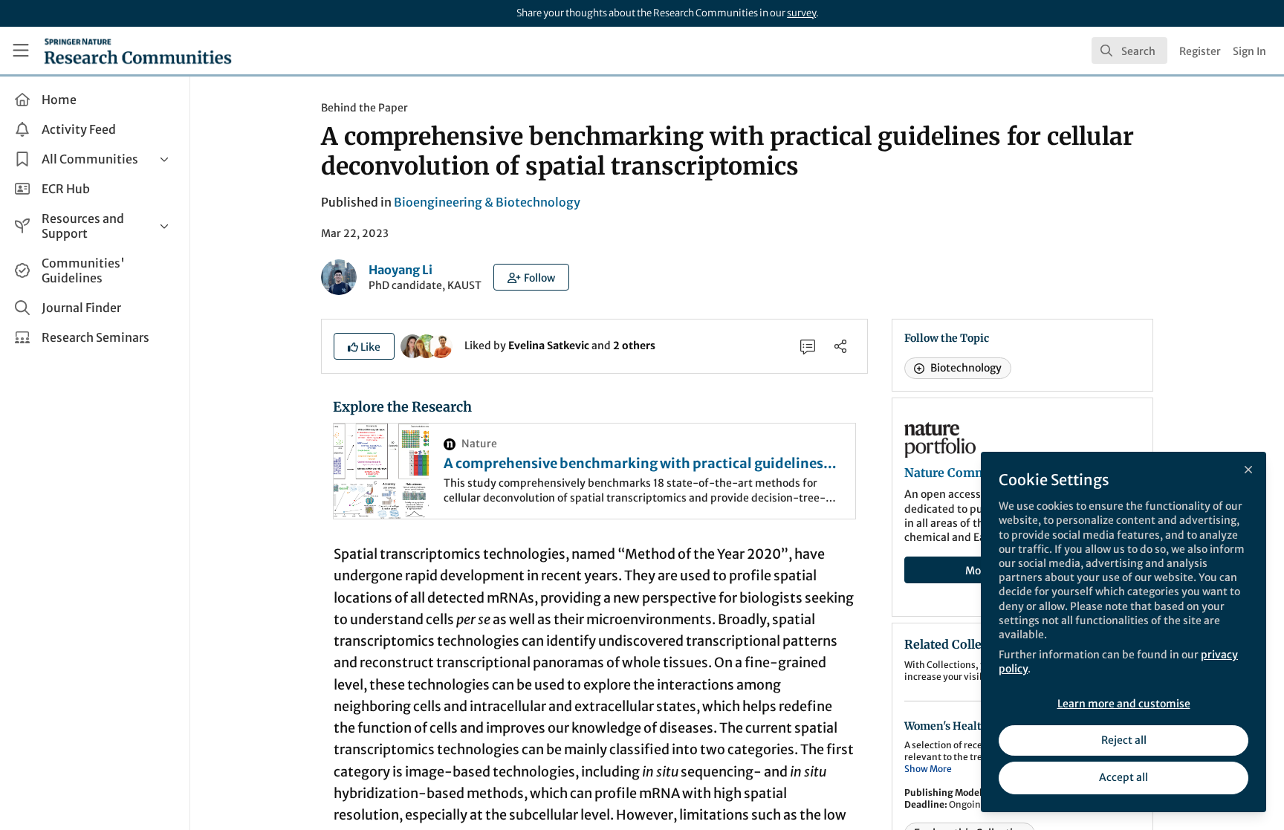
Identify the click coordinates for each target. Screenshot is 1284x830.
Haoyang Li (400, 269)
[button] (531, 277)
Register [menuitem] (1200, 51)
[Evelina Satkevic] (412, 344)
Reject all (1124, 740)
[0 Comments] (808, 346)
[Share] (840, 346)
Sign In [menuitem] (1249, 51)
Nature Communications (976, 472)
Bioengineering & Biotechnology (487, 202)
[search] (1129, 50)
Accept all (1123, 777)
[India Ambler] (426, 344)
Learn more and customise (1123, 703)
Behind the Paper (364, 107)
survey (801, 13)
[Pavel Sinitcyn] (441, 344)
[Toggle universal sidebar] (21, 50)
